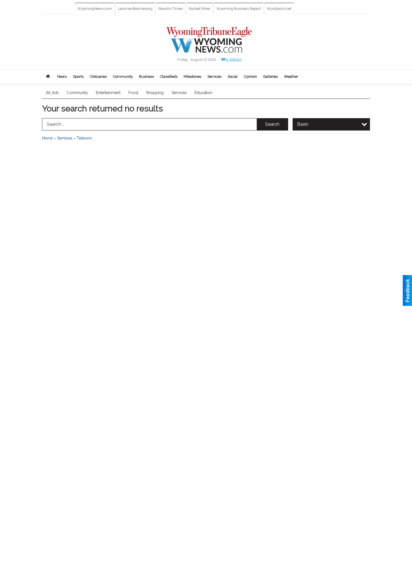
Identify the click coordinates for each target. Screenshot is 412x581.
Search (272, 124)
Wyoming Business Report (238, 8)
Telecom (84, 138)
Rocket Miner (199, 8)
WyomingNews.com (94, 8)
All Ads (52, 92)
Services (179, 92)
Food (133, 92)
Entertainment (108, 92)
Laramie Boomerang (135, 8)
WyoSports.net (279, 8)
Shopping (155, 92)
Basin (302, 124)
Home (47, 138)
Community (77, 92)
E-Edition (233, 59)
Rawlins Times (170, 8)
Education (203, 92)
